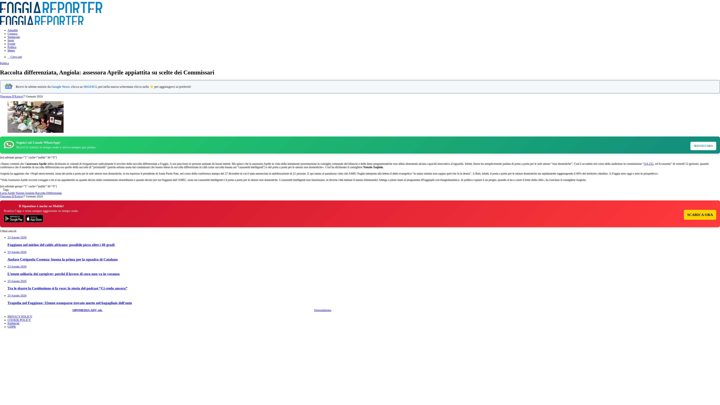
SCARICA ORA (700, 215)
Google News (60, 86)
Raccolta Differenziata (48, 193)
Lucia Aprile (7, 193)
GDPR (12, 326)
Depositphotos (322, 310)
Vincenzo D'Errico (11, 96)
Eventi (11, 43)
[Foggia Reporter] (51, 12)
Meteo (11, 50)
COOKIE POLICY (19, 320)
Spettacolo (14, 37)
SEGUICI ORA (703, 145)
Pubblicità (13, 323)
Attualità (13, 30)
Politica (12, 47)
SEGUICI (90, 86)
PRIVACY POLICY (20, 316)
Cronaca (12, 33)
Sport (11, 40)
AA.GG (649, 163)
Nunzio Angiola (25, 193)
